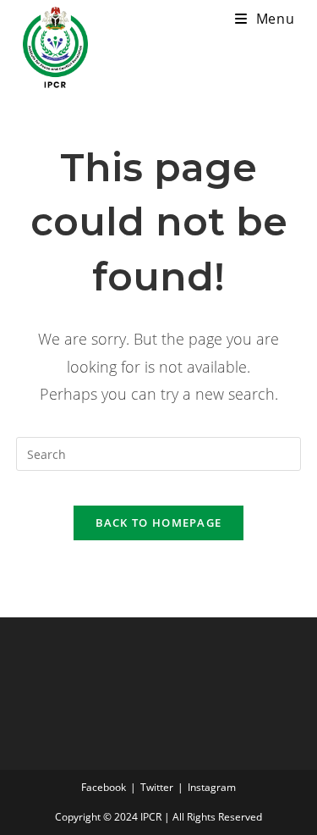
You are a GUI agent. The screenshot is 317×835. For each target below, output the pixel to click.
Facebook (103, 787)
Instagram (212, 787)
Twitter (156, 787)
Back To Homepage (159, 522)
